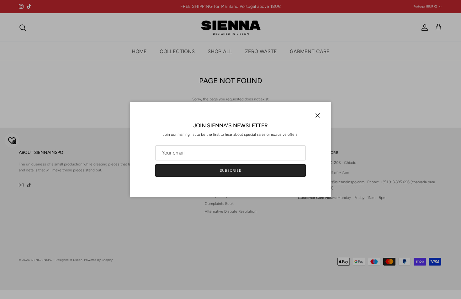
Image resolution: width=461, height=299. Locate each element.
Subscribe (230, 171)
